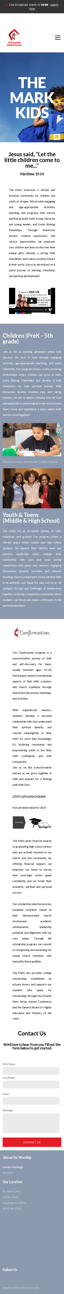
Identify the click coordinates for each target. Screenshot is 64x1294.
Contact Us (32, 1142)
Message (8, 1110)
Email (6, 1094)
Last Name (9, 1077)
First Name (9, 1064)
